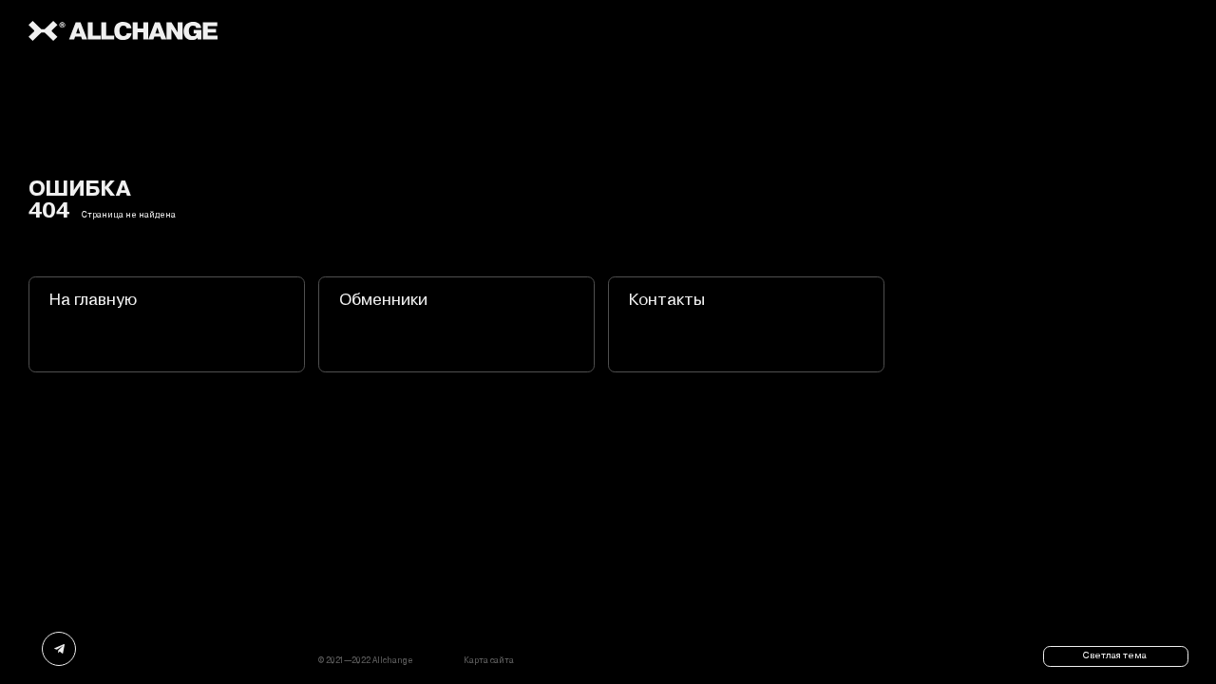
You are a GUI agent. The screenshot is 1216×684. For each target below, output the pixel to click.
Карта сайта (489, 660)
